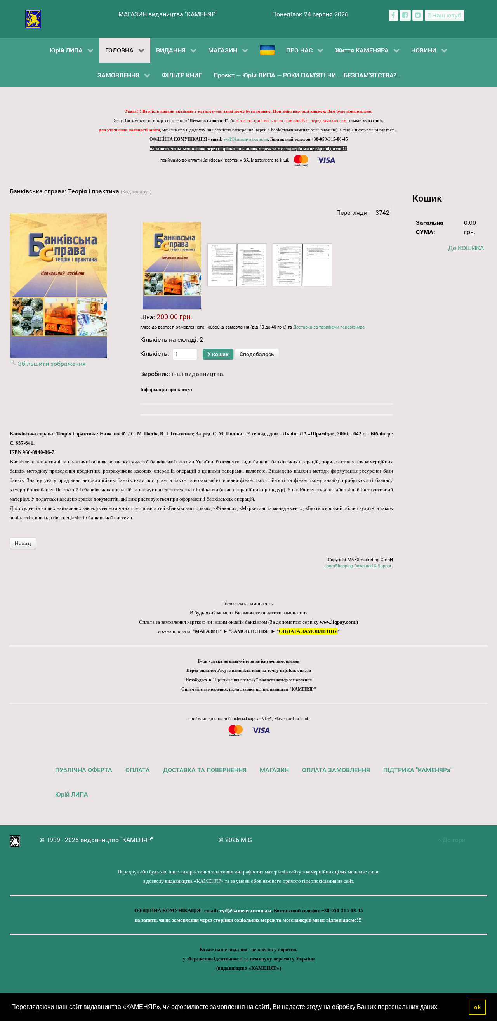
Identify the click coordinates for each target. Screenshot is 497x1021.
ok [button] (477, 1007)
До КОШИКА (466, 248)
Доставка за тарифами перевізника (329, 327)
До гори (453, 840)
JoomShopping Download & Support (358, 566)
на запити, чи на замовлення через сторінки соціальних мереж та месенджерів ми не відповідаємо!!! (248, 148)
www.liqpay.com (337, 622)
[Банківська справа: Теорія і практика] (172, 265)
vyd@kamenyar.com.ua (246, 139)
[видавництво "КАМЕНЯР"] (33, 18)
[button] (441, 1008)
